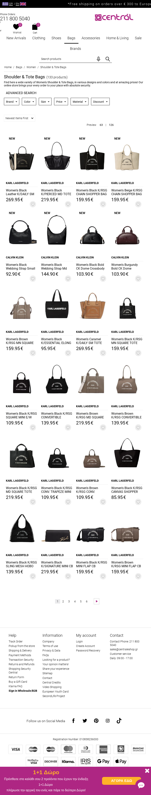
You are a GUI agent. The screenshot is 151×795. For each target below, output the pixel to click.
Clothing (38, 38)
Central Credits (51, 682)
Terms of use (50, 646)
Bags (71, 38)
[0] (16, 27)
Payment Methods (20, 655)
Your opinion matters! (55, 664)
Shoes (56, 38)
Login (79, 641)
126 (111, 124)
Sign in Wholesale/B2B (23, 690)
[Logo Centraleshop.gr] (114, 17)
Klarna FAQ (15, 686)
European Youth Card (55, 691)
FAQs (45, 655)
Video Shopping (52, 687)
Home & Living (117, 38)
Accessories (91, 38)
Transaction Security (21, 659)
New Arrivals (16, 38)
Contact (47, 678)
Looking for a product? (56, 659)
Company (48, 641)
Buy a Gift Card (18, 681)
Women (31, 67)
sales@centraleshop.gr (124, 649)
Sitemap (47, 673)
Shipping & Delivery (20, 650)
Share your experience (55, 668)
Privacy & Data (51, 650)
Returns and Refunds (21, 664)
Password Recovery (88, 650)
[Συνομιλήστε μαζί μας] (141, 785)
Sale (138, 38)
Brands (75, 49)
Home (8, 67)
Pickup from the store (22, 646)
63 (101, 124)
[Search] (108, 59)
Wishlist (17, 32)
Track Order (16, 641)
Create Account (85, 646)
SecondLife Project (53, 696)
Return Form (16, 677)
